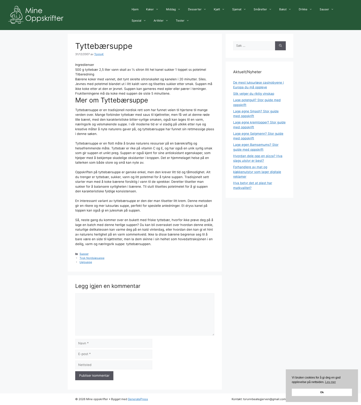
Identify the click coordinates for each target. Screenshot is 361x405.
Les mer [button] (330, 382)
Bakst (283, 9)
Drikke (303, 9)
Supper (84, 253)
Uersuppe (86, 262)
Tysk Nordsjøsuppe (92, 258)
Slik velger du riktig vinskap (253, 94)
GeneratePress (138, 399)
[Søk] (280, 45)
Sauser (324, 9)
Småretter (260, 9)
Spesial (136, 20)
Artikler (159, 20)
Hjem (135, 9)
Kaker (150, 9)
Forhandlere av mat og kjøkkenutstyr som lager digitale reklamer (257, 171)
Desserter (195, 9)
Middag (171, 9)
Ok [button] (322, 392)
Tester (180, 20)
